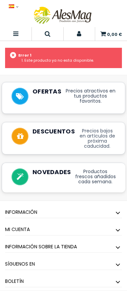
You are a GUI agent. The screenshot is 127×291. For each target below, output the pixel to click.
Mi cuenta (17, 229)
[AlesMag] (62, 15)
